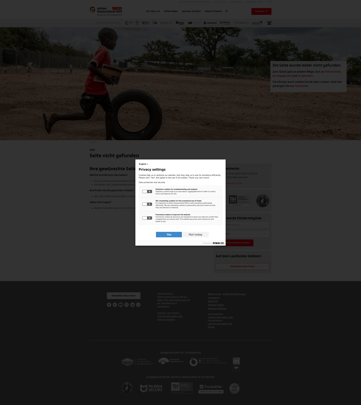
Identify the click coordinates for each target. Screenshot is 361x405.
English (142, 164)
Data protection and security (152, 182)
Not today (195, 234)
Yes (169, 234)
